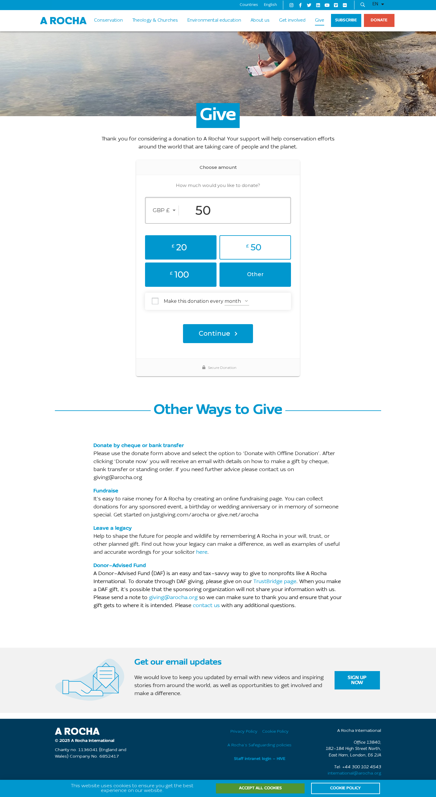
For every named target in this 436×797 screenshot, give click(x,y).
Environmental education (214, 20)
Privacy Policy (243, 732)
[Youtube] (326, 5)
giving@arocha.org (173, 597)
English (270, 5)
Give (319, 20)
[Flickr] (344, 5)
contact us (206, 605)
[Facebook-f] (300, 5)
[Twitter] (309, 5)
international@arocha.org (354, 773)
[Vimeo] (335, 5)
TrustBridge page (274, 581)
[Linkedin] (318, 5)
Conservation (108, 20)
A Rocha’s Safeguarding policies (259, 745)
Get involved (292, 20)
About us (260, 20)
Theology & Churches (155, 20)
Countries (249, 5)
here (201, 552)
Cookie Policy (275, 732)
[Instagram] (291, 5)
